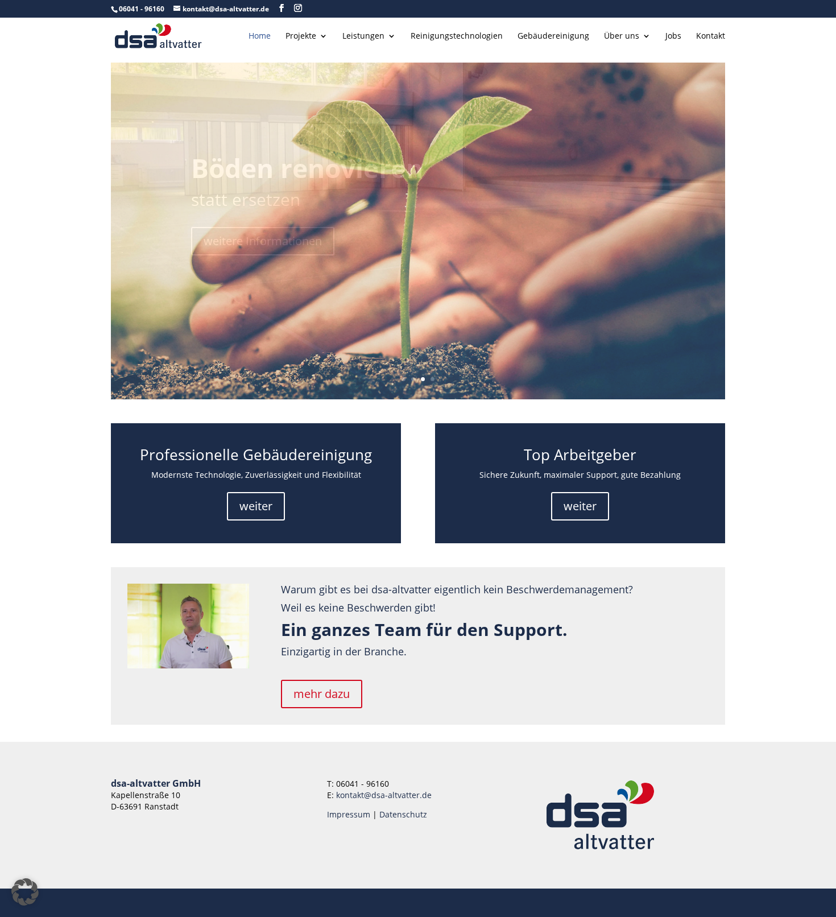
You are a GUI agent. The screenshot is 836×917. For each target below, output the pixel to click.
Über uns (621, 36)
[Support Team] (188, 665)
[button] (25, 892)
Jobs (673, 36)
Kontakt (710, 36)
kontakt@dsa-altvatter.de (384, 795)
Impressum (348, 814)
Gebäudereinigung (553, 36)
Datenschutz (403, 814)
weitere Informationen (263, 239)
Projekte (300, 36)
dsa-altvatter (276, 169)
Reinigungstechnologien (457, 36)
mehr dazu (321, 693)
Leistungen (363, 36)
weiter (255, 506)
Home (260, 36)
